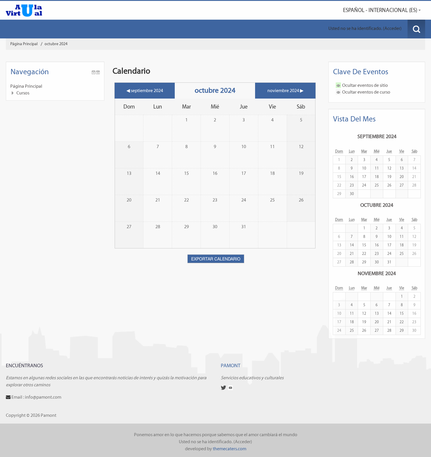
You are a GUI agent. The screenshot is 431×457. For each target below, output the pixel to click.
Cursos (22, 93)
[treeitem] (55, 86)
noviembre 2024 (377, 273)
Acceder (392, 28)
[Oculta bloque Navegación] (93, 72)
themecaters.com (229, 448)
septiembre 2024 (376, 136)
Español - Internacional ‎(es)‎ (380, 10)
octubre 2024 (56, 43)
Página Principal (26, 86)
